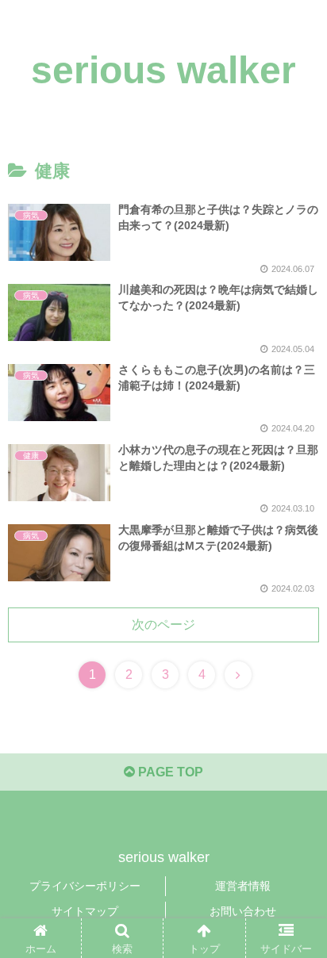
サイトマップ (85, 911)
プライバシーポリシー (84, 885)
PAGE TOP (169, 772)
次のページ (163, 624)
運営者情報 (243, 885)
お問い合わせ (243, 911)
